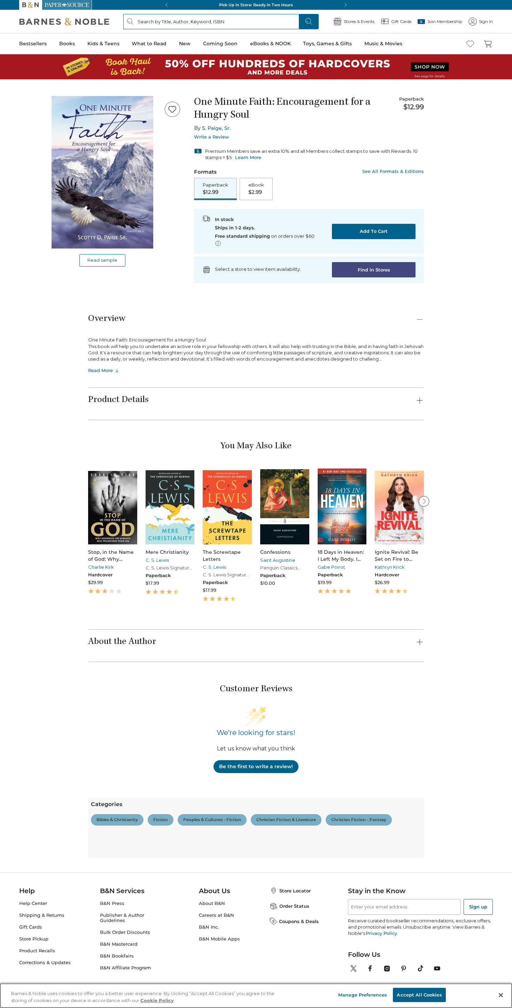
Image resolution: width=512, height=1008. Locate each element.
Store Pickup (33, 939)
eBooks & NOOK (270, 43)
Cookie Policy (157, 1000)
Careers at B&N (216, 915)
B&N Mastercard (119, 944)
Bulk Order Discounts (125, 932)
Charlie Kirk (101, 567)
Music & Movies (383, 43)
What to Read (149, 43)
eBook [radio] (256, 188)
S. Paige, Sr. (216, 128)
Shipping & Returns (41, 915)
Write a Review (211, 137)
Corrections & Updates (45, 962)
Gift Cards (30, 927)
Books (67, 43)
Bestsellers (33, 43)
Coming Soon (220, 43)
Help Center (33, 903)
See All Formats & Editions (393, 171)
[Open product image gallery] (102, 172)
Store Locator (295, 890)
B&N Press (112, 903)
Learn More (248, 157)
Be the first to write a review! (256, 766)
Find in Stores (374, 270)
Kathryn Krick (390, 567)
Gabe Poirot (331, 567)
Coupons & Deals (299, 921)
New (185, 43)
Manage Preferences (362, 995)
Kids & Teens (103, 43)
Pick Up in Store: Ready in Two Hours (256, 4)
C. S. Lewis (157, 560)
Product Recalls (37, 950)
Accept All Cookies (419, 995)
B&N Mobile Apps (219, 939)
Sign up (478, 906)
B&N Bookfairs (117, 956)
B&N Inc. (209, 927)
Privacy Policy (381, 933)
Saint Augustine (277, 560)
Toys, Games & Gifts (327, 43)
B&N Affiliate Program (125, 967)
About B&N (212, 903)
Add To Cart (374, 231)
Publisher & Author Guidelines (122, 918)
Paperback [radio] (215, 188)
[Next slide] (423, 501)
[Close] (501, 995)
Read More (100, 370)
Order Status (294, 906)
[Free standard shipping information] (218, 243)
